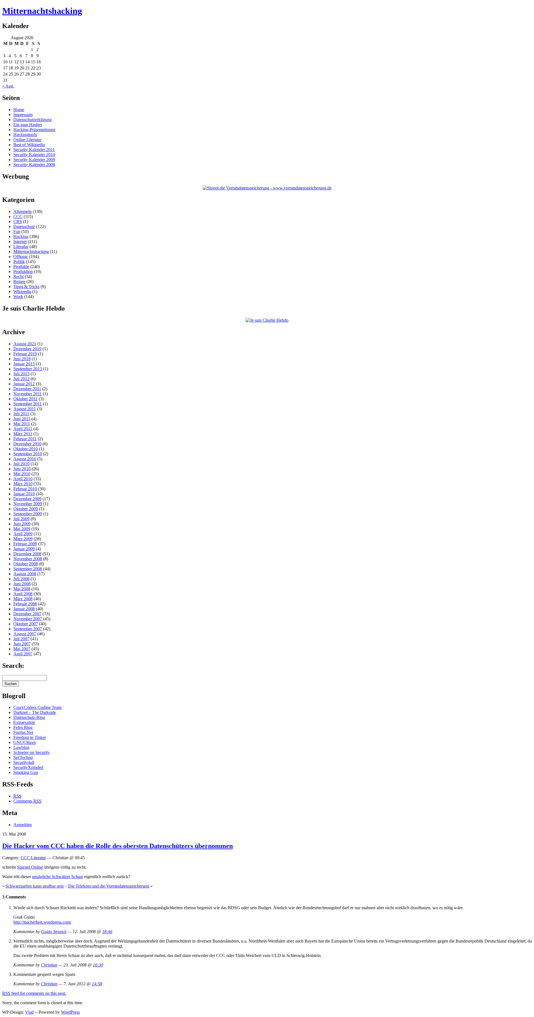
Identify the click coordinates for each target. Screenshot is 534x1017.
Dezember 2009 (27, 498)
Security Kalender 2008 (34, 164)
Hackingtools (25, 134)
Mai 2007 (21, 648)
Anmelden (22, 824)
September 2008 (27, 568)
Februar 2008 (25, 603)
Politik (19, 261)
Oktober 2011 (25, 398)
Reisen (19, 281)
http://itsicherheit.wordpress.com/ (42, 922)
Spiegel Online (30, 867)
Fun (16, 231)
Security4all (23, 762)
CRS (17, 221)
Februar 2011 (25, 438)
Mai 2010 (21, 473)
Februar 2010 (25, 488)
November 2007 (27, 618)
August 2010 (24, 458)
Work (18, 296)
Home (18, 109)
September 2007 (27, 628)
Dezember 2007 (27, 613)
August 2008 (24, 573)
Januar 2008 (24, 608)
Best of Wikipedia (29, 144)
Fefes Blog (23, 727)
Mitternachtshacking (42, 11)
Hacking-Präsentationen (34, 129)
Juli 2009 (21, 518)
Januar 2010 (24, 493)
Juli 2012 (21, 378)
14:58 (97, 983)
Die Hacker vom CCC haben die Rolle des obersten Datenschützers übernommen (117, 845)
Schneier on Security (31, 752)
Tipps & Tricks (26, 286)
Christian (49, 965)
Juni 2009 (22, 523)
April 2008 (23, 593)
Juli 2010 (21, 463)
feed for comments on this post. (34, 993)
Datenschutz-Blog (29, 717)
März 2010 (23, 483)
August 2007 (24, 633)
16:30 (98, 965)
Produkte (21, 266)
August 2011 (24, 408)
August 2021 (24, 343)
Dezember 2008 (27, 553)
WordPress (70, 1012)
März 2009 (23, 538)
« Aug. (8, 86)
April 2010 (23, 478)
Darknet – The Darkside (34, 712)
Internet (20, 241)
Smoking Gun (25, 772)
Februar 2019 (25, 353)
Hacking (20, 236)
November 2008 (27, 558)
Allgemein (22, 211)
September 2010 (27, 453)
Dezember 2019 (27, 348)
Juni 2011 (21, 418)
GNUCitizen (24, 742)
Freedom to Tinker (29, 737)
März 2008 (23, 598)
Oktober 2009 (25, 508)
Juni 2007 (22, 643)
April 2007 (23, 653)
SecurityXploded (28, 767)
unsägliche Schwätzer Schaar (57, 876)
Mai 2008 (21, 588)
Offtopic (20, 256)
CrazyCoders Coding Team (37, 707)
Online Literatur (27, 139)
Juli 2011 (21, 413)
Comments (27, 801)
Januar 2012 (24, 383)
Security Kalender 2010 (34, 154)
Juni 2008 (22, 583)
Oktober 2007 (25, 623)
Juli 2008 (21, 578)
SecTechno (23, 757)
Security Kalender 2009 (34, 159)
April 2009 (23, 533)
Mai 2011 (21, 423)
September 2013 (27, 368)
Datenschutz (24, 226)
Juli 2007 (21, 638)
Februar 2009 (25, 543)
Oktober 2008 (25, 563)
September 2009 (27, 513)
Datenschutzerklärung (32, 119)
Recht (18, 276)
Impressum (23, 114)
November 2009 (27, 503)
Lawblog (21, 747)
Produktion (23, 271)
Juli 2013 (21, 373)
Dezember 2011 (27, 388)
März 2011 (22, 433)
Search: (13, 665)
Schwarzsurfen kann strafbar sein (35, 886)
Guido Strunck (53, 931)
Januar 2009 (24, 548)
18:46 (107, 931)
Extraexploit (24, 722)
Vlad (29, 1012)
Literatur (20, 246)
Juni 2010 (22, 468)
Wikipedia (22, 291)
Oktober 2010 (25, 448)
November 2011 (27, 393)
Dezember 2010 (27, 443)
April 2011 (22, 428)
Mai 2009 (21, 528)
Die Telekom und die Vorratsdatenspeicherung (108, 886)
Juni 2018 (22, 358)
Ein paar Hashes (27, 124)
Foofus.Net (23, 732)
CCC (18, 216)
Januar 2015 (24, 363)
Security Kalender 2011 (34, 149)
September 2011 (27, 403)
